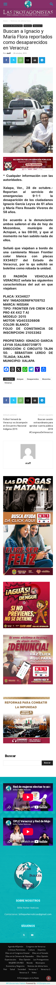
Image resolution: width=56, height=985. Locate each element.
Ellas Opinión (24, 959)
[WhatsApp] (20, 60)
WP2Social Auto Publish (16, 983)
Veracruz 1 (33, 969)
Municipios (40, 962)
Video (34, 972)
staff (9, 53)
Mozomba (46, 379)
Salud (12, 969)
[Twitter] (13, 60)
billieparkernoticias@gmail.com (35, 914)
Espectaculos (10, 959)
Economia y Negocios (15, 966)
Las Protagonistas (41, 959)
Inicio (5, 20)
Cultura (31, 949)
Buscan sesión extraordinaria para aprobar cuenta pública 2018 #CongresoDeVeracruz (41, 426)
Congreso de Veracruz (35, 946)
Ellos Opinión (42, 956)
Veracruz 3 (38, 26)
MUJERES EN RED (16, 962)
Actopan (20, 379)
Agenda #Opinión (15, 946)
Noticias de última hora (21, 20)
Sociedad (22, 969)
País (5, 969)
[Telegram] (42, 60)
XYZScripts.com (43, 983)
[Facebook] (6, 60)
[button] (5, 4)
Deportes (42, 949)
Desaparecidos (33, 379)
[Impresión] (35, 60)
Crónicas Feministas (16, 949)
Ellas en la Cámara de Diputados (20, 956)
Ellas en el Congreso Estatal (17, 953)
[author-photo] (28, 459)
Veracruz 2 (45, 969)
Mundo (30, 962)
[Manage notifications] (48, 978)
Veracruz (27, 26)
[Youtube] (32, 935)
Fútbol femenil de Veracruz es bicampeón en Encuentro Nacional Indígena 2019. (15, 424)
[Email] (28, 60)
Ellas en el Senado (40, 953)
